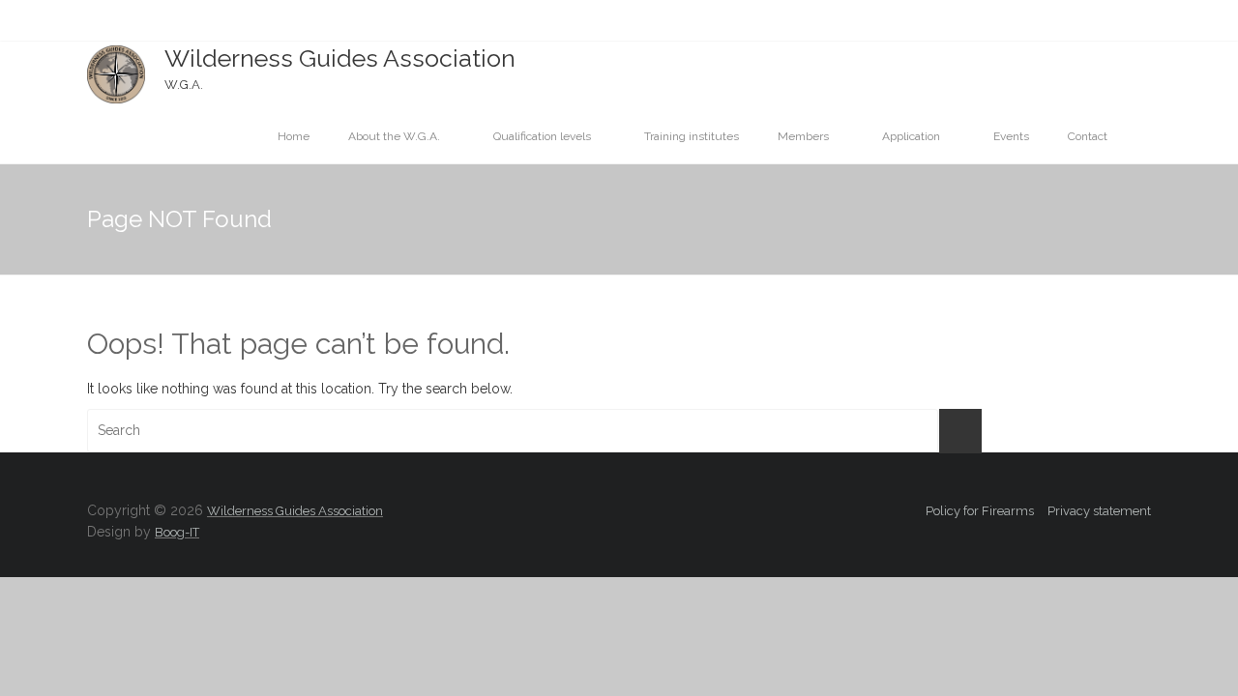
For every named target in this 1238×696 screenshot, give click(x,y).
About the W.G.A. (394, 136)
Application (911, 136)
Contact (1087, 136)
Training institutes (691, 136)
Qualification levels (542, 136)
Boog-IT (177, 532)
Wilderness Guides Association (340, 58)
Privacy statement (1099, 511)
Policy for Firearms (980, 511)
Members (803, 136)
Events (1011, 136)
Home (294, 136)
